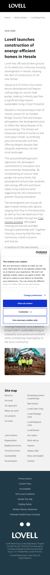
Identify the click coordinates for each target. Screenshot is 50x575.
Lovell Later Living (35, 409)
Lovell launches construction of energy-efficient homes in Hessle (40, 17)
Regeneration (11, 440)
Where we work (12, 411)
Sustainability (10, 456)
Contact (30, 461)
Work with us (33, 440)
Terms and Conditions (25, 494)
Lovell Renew (33, 430)
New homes (32, 403)
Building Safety (25, 504)
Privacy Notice (25, 478)
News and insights (35, 456)
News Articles (20, 17)
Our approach (11, 405)
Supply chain (33, 451)
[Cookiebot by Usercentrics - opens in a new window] (36, 252)
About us (9, 395)
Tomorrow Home (12, 451)
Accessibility (25, 489)
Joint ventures (11, 435)
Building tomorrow (13, 445)
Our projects (10, 416)
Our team (9, 421)
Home (7, 17)
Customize (23, 312)
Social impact (11, 461)
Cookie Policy (25, 484)
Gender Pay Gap (25, 499)
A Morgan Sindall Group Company (25, 514)
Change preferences (33, 295)
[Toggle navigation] (4, 6)
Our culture (32, 435)
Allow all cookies (25, 303)
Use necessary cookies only (25, 320)
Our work (9, 400)
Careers (30, 445)
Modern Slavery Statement (25, 509)
